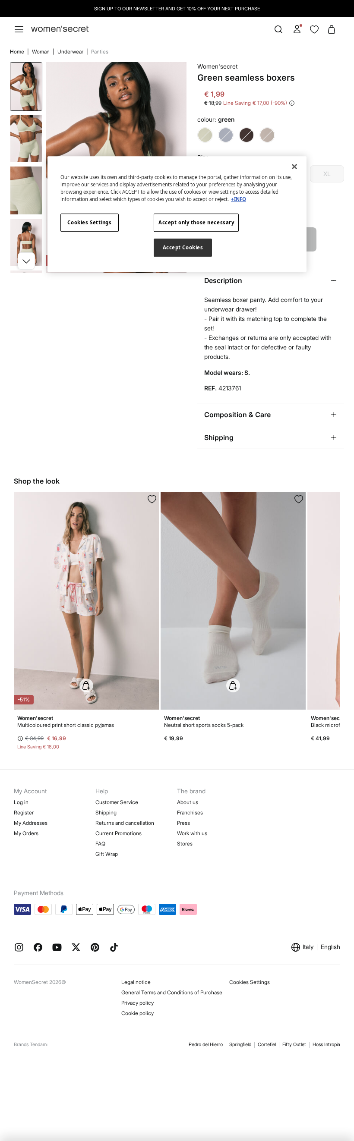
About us (187, 802)
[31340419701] (152, 499)
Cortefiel (267, 1044)
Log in (21, 802)
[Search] (278, 29)
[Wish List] (314, 29)
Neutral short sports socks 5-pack (203, 725)
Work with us (192, 833)
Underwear (71, 51)
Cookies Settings (249, 982)
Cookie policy (137, 1013)
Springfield (240, 1044)
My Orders (26, 833)
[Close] (294, 166)
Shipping (106, 812)
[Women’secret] (59, 29)
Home (17, 51)
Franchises (190, 812)
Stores (185, 843)
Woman (41, 51)
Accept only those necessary (196, 222)
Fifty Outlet (294, 1044)
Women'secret (217, 66)
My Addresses (30, 823)
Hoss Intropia (326, 1044)
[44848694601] (299, 499)
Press (183, 823)
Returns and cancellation (124, 823)
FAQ (100, 843)
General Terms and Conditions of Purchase (171, 992)
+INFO (238, 199)
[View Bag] (331, 29)
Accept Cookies (183, 247)
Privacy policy (137, 1003)
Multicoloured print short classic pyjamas (65, 725)
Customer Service (116, 802)
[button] (26, 261)
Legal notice (136, 982)
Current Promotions (118, 833)
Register (24, 812)
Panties (99, 51)
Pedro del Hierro (206, 1044)
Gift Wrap (106, 854)
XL (327, 173)
